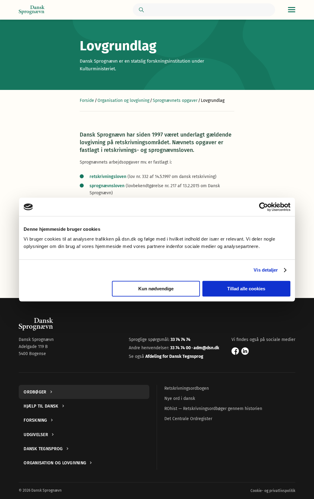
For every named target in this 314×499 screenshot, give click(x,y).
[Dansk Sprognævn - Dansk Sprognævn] (31, 10)
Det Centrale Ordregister (188, 418)
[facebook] (235, 351)
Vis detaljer (266, 270)
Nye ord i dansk (179, 398)
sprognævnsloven (107, 185)
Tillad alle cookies (246, 288)
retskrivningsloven (108, 176)
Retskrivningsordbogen (186, 388)
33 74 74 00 (181, 347)
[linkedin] (245, 351)
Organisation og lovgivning (123, 100)
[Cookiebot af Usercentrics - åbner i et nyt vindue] (263, 206)
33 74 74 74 (180, 339)
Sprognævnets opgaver (175, 100)
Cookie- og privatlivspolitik (273, 491)
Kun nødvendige (156, 288)
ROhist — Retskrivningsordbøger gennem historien (213, 408)
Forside (87, 100)
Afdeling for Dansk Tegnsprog (174, 356)
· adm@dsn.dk (205, 347)
